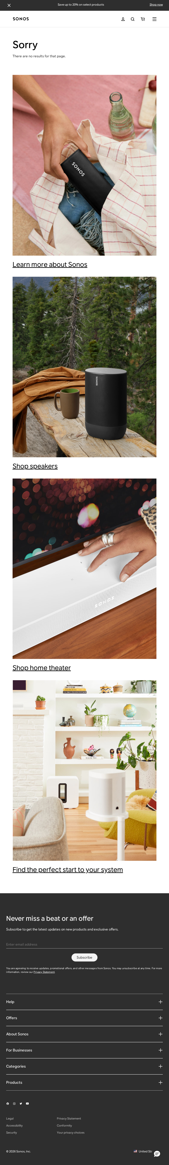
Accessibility (14, 1125)
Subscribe (84, 957)
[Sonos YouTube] (29, 1104)
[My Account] (123, 19)
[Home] (21, 19)
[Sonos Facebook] (9, 1103)
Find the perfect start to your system (68, 869)
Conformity (64, 1125)
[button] (157, 1154)
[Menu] (154, 19)
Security (11, 1132)
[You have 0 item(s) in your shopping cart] (143, 19)
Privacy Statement (44, 971)
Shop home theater (42, 667)
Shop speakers (35, 466)
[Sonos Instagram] (16, 1103)
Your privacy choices (70, 1132)
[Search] (132, 19)
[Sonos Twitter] (22, 1103)
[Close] (9, 5)
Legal (10, 1118)
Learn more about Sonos (50, 264)
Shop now (156, 4)
